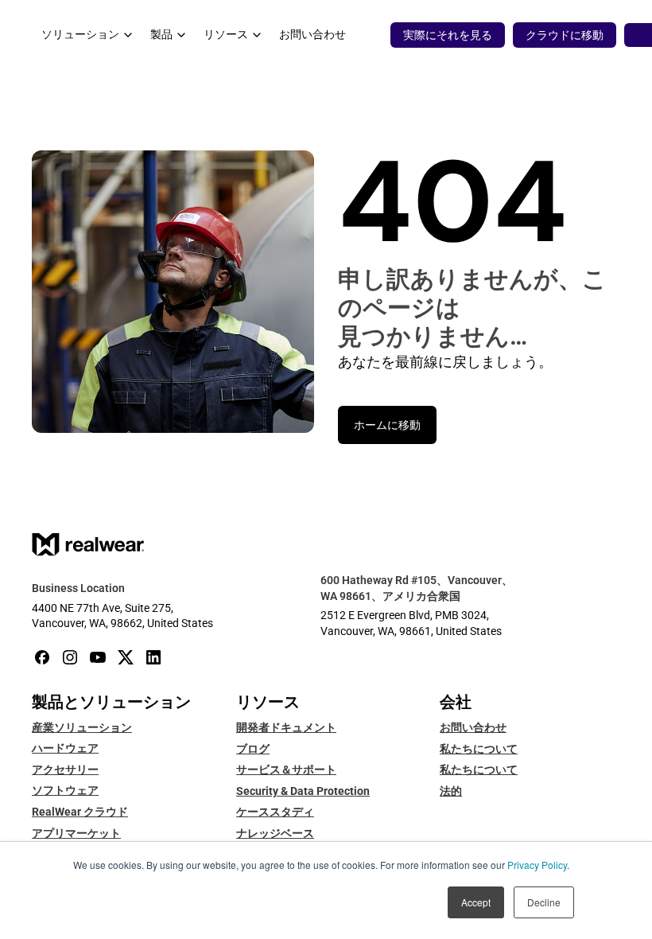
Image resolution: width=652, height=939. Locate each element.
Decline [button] (544, 902)
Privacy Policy (537, 864)
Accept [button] (476, 902)
